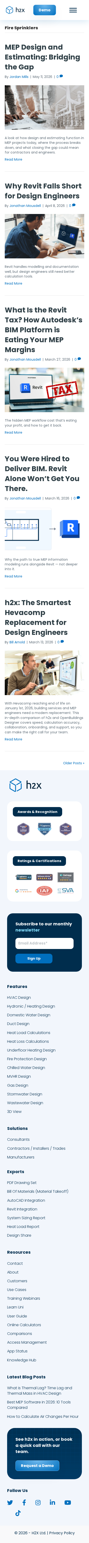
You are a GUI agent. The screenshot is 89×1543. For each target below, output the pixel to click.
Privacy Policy (62, 1533)
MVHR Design (19, 1076)
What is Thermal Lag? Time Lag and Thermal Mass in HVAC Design (39, 1390)
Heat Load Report (23, 1227)
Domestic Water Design (28, 1015)
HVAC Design (19, 997)
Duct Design (18, 1024)
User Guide (17, 1316)
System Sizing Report (26, 1218)
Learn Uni (15, 1307)
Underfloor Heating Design (31, 1050)
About (13, 1272)
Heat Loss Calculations (28, 1041)
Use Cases (16, 1290)
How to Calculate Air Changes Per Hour (43, 1416)
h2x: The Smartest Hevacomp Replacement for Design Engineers (38, 617)
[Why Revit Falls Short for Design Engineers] (44, 236)
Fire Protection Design (27, 1059)
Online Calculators (24, 1325)
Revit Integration (22, 1209)
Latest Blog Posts (26, 1377)
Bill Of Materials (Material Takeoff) (37, 1191)
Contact (15, 1263)
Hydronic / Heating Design (31, 1006)
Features (17, 986)
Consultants (18, 1139)
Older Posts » (73, 763)
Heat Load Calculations (28, 1032)
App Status (17, 1351)
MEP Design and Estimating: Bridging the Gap (42, 57)
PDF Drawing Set (22, 1183)
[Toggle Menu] (73, 10)
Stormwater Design (24, 1094)
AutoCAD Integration (26, 1200)
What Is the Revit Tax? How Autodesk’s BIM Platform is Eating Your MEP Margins (44, 330)
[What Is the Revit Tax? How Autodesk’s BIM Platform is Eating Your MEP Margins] (44, 389)
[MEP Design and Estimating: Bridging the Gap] (44, 107)
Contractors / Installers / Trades (36, 1148)
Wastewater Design (25, 1103)
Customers (17, 1281)
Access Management (27, 1342)
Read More (13, 159)
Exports (15, 1172)
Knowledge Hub (21, 1360)
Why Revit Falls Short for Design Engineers (43, 191)
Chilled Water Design (26, 1068)
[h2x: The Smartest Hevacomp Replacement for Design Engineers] (44, 672)
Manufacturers (20, 1157)
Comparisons (19, 1334)
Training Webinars (23, 1298)
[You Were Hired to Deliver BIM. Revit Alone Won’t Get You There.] (44, 528)
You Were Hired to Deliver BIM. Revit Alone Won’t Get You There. (42, 474)
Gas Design (17, 1085)
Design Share (19, 1235)
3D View (14, 1112)
